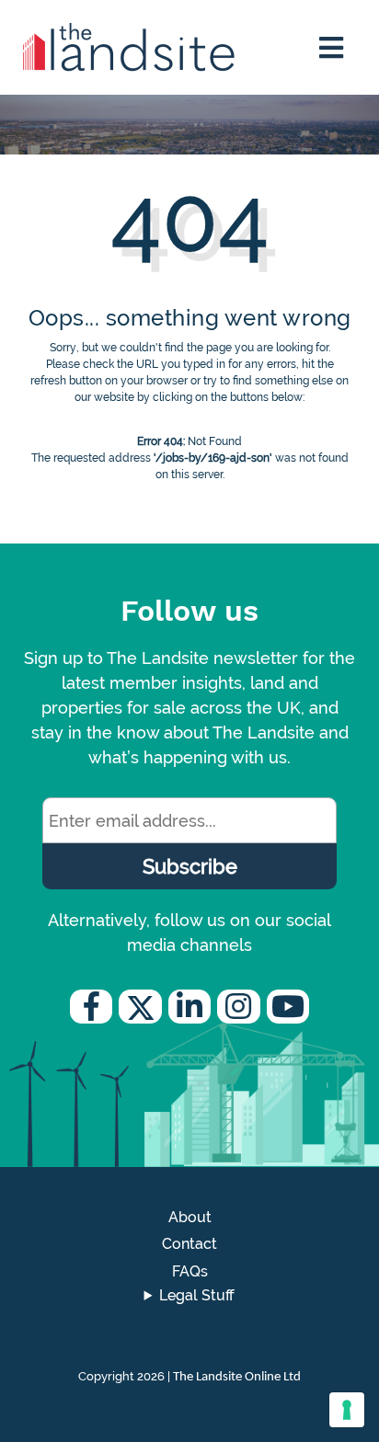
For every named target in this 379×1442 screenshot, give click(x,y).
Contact (189, 1244)
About (190, 1217)
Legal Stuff (197, 1295)
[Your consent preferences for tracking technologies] (346, 1409)
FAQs (190, 1271)
